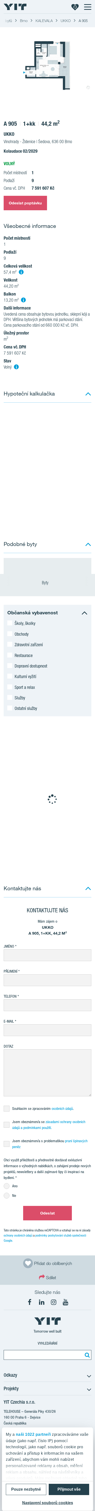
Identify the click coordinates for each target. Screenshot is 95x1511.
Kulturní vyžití (25, 676)
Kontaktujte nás (22, 888)
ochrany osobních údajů (18, 1235)
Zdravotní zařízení (29, 644)
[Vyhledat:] (86, 1355)
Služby (20, 697)
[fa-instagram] (53, 1302)
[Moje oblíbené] (75, 7)
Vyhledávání (47, 1343)
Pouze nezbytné (26, 1489)
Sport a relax (25, 687)
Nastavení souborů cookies (47, 1503)
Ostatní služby (26, 708)
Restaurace (24, 655)
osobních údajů (62, 1108)
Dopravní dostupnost (31, 666)
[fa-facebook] (30, 1302)
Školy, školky (25, 623)
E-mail (9, 1021)
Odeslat (47, 1213)
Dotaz (8, 1046)
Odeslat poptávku (25, 202)
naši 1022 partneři (33, 1434)
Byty (45, 582)
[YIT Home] (15, 7)
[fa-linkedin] (42, 1302)
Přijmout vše (69, 1489)
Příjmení (10, 971)
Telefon (10, 996)
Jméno (9, 946)
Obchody (21, 634)
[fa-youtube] (65, 1302)
